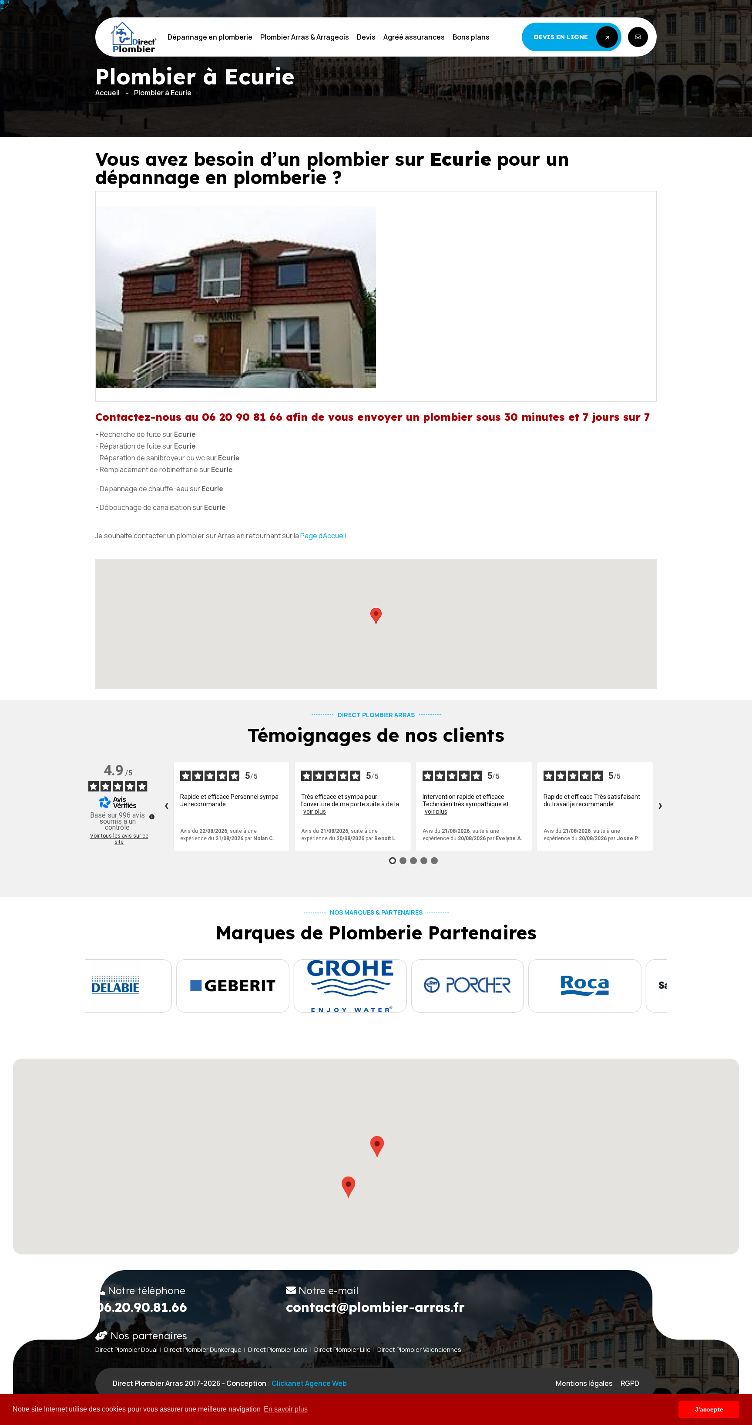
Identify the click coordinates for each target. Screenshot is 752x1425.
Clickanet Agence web (309, 1383)
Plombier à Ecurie (162, 92)
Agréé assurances (414, 37)
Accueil (107, 92)
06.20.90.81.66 (141, 1307)
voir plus (314, 811)
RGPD (630, 1383)
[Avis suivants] (660, 807)
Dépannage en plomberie (210, 37)
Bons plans (471, 37)
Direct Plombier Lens (278, 1349)
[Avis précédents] (166, 807)
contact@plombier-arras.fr (375, 1307)
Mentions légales (584, 1383)
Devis (366, 37)
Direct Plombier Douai (126, 1349)
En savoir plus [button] (286, 1409)
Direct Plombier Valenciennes (419, 1349)
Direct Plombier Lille (342, 1349)
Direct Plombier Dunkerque (203, 1349)
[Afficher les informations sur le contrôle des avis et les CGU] (151, 816)
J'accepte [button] (709, 1409)
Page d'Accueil (323, 535)
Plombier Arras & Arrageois (304, 37)
